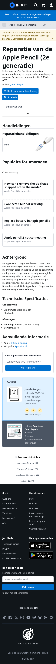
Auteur (11, 381)
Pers (31, 498)
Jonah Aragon (17, 84)
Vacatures (7, 513)
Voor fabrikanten (37, 528)
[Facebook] (10, 617)
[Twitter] (16, 617)
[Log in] (51, 5)
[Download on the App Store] (40, 545)
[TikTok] (4, 617)
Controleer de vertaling (24, 38)
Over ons (6, 498)
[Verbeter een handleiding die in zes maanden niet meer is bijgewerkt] (39, 410)
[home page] (18, 5)
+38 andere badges (33, 414)
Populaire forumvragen (24, 162)
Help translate (26, 607)
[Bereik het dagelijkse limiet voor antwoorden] (27, 410)
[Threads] (45, 617)
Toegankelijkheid (10, 543)
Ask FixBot (26, 367)
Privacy (5, 548)
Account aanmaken (28, 17)
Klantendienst (9, 503)
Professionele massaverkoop (36, 515)
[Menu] (4, 5)
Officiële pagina (19, 342)
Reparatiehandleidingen (20, 134)
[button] (36, 5)
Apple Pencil (21, 346)
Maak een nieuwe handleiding (22, 91)
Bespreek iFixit (9, 508)
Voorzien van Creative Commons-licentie (28, 652)
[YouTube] (28, 617)
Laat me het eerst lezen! (17, 592)
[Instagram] (22, 617)
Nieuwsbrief (8, 518)
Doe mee (33, 508)
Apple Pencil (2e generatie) (23, 24)
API (4, 522)
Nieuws (33, 503)
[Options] (4, 25)
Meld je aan (28, 587)
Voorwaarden (9, 553)
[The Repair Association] (51, 617)
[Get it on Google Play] (41, 555)
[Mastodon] (34, 617)
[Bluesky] (40, 617)
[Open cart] (43, 5)
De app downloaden (41, 538)
